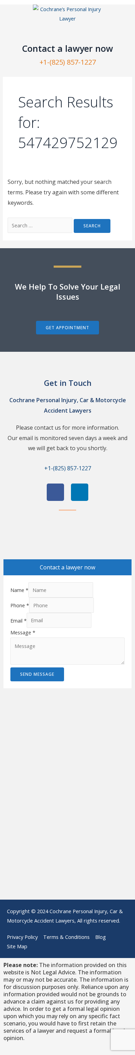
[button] (67, 33)
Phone (19, 605)
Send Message (37, 674)
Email (18, 620)
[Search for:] (41, 225)
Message (22, 632)
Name (19, 589)
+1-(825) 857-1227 (67, 62)
